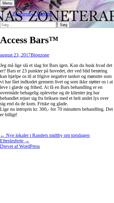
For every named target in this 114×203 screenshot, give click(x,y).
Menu (7, 3)
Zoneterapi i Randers (32, 13)
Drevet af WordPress (20, 146)
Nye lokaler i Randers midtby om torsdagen (45, 135)
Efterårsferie (14, 140)
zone (44, 55)
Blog (35, 55)
